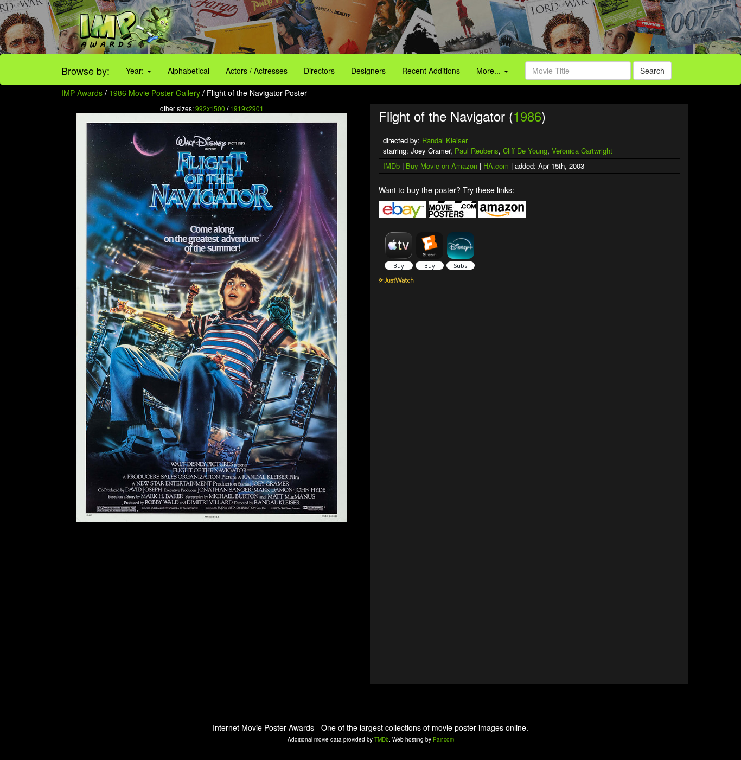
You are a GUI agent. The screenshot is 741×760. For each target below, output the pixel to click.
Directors (319, 70)
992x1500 (210, 108)
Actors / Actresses (257, 70)
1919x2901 (247, 108)
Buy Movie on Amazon (441, 166)
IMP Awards (82, 92)
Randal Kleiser (445, 140)
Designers (368, 70)
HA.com (496, 166)
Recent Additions (431, 70)
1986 (527, 115)
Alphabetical (188, 70)
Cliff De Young (525, 150)
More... (489, 70)
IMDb (391, 166)
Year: (136, 70)
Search (652, 70)
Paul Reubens (477, 150)
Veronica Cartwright (582, 150)
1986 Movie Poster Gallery (154, 92)
